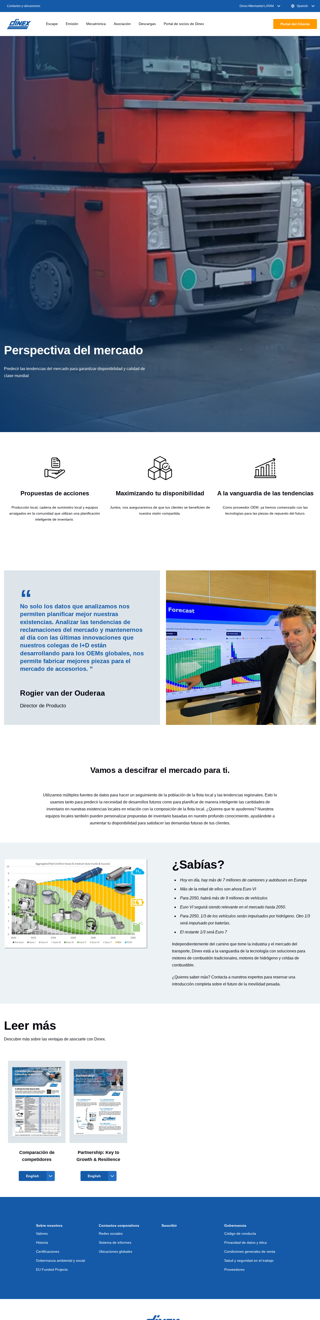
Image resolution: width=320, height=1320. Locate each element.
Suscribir (169, 1225)
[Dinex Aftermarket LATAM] (19, 24)
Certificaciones (47, 1251)
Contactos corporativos (119, 1225)
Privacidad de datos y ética (245, 1242)
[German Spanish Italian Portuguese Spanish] (50, 1176)
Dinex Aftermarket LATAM (257, 6)
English (32, 1176)
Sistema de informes (115, 1242)
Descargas (147, 24)
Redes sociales (111, 1233)
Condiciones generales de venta (249, 1251)
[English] (112, 1176)
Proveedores (234, 1269)
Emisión (72, 24)
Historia (42, 1242)
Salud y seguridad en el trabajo (249, 1260)
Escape (52, 24)
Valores (42, 1233)
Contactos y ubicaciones (23, 6)
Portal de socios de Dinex (184, 24)
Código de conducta (240, 1233)
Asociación (122, 24)
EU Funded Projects (52, 1269)
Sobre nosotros (49, 1225)
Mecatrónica (96, 24)
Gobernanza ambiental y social (60, 1260)
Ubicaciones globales (115, 1251)
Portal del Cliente (295, 24)
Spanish (302, 6)
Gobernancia (235, 1225)
